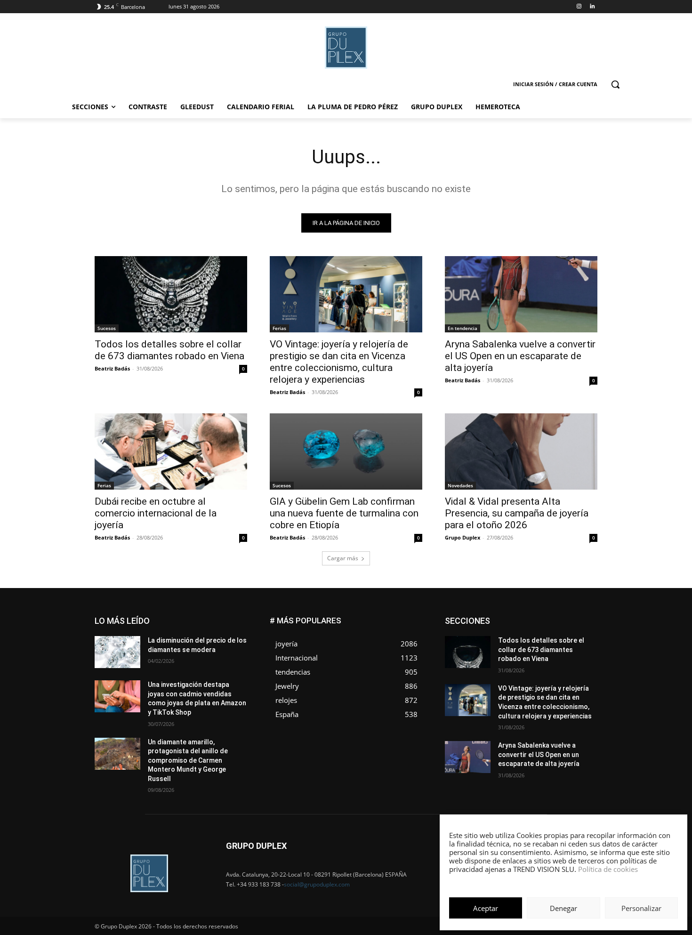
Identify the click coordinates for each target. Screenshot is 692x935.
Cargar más (342, 558)
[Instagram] (578, 6)
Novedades (460, 485)
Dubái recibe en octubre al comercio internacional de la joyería (156, 513)
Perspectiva (581, 652)
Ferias (279, 328)
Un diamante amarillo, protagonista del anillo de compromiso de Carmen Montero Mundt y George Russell (188, 760)
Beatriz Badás (112, 368)
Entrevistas (549, 624)
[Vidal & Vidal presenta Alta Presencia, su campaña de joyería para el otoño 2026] (521, 451)
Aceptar (485, 908)
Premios (498, 659)
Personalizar (641, 908)
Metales (501, 645)
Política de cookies (608, 869)
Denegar (563, 908)
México (533, 645)
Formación (582, 631)
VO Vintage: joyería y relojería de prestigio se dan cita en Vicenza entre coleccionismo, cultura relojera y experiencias (339, 362)
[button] (615, 84)
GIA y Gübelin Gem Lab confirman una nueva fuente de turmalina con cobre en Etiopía (344, 513)
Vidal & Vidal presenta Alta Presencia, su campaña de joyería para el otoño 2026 (516, 513)
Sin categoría (579, 659)
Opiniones (541, 652)
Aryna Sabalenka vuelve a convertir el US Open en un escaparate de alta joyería (520, 356)
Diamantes (547, 617)
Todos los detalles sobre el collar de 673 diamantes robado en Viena (169, 350)
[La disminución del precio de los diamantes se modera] (117, 652)
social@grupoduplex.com (317, 884)
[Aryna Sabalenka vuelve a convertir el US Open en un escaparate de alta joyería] (521, 294)
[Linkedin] (592, 6)
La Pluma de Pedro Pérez (564, 638)
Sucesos (106, 328)
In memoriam (501, 638)
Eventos (586, 624)
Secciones (535, 659)
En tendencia (462, 328)
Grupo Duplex (462, 537)
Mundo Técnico (576, 645)
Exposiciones (510, 631)
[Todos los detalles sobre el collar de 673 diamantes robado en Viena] (171, 294)
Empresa (585, 617)
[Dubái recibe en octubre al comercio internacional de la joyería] (171, 451)
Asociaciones (503, 617)
